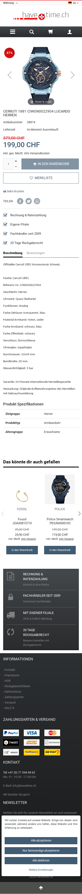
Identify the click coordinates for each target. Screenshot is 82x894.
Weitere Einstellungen (41, 869)
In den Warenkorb (53, 164)
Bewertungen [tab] (36, 253)
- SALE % (8, 708)
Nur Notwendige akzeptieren (41, 850)
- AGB (7, 680)
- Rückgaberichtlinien (16, 686)
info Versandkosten (37, 153)
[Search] (31, 32)
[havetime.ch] (41, 16)
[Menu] (12, 31)
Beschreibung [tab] (12, 253)
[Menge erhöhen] (15, 161)
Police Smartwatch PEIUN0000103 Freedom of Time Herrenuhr (60, 521)
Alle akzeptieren (41, 840)
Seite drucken (15, 191)
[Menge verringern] (15, 167)
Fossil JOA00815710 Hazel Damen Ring (22, 521)
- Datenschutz (12, 691)
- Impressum (11, 675)
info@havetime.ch (24, 785)
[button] (20, 201)
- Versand (9, 702)
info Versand (28, 538)
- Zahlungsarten (13, 697)
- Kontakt (9, 669)
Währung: (9, 2)
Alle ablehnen (41, 860)
